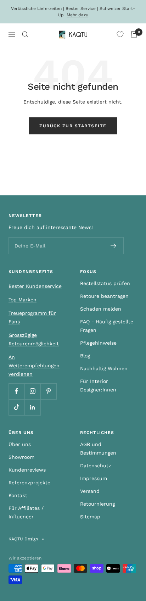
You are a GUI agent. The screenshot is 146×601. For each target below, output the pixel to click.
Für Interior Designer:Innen (98, 385)
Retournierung (97, 504)
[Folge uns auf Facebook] (16, 391)
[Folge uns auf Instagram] (32, 391)
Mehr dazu (77, 14)
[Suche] (25, 34)
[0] (120, 34)
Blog (85, 355)
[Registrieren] (114, 245)
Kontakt (18, 495)
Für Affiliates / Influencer (26, 512)
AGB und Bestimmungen (98, 448)
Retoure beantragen (104, 296)
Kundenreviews (27, 470)
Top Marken (22, 299)
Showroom (21, 457)
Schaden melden (100, 309)
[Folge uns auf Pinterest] (48, 391)
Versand (90, 491)
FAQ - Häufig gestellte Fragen (106, 326)
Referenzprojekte (29, 482)
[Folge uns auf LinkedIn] (32, 407)
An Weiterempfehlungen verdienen (34, 365)
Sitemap (90, 516)
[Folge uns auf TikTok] (16, 407)
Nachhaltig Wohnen (104, 368)
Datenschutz (95, 465)
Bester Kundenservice (35, 286)
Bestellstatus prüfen (105, 283)
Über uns (20, 444)
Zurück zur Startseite (73, 125)
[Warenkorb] (133, 34)
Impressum (93, 478)
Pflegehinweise (98, 343)
